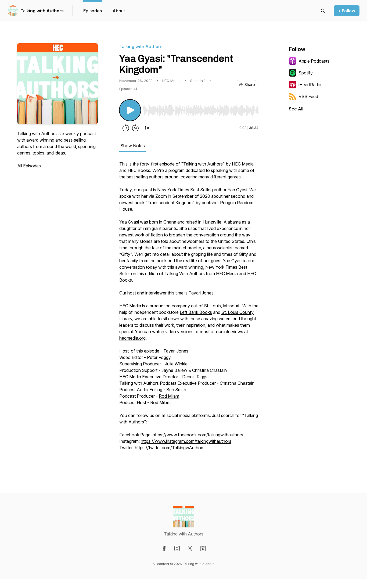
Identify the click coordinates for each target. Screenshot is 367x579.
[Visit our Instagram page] (177, 548)
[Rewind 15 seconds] (125, 128)
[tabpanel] (188, 312)
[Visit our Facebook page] (164, 548)
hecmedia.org (132, 338)
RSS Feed (308, 96)
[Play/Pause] (130, 110)
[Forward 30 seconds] (135, 128)
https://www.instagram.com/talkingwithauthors (186, 441)
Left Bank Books (196, 312)
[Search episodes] (323, 11)
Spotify (305, 72)
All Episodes (29, 165)
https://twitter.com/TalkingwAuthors (169, 447)
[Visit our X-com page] (190, 548)
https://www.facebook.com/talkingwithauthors (198, 434)
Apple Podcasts (313, 61)
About (119, 10)
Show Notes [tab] (132, 145)
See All (296, 109)
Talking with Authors (42, 10)
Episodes (92, 10)
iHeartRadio (309, 84)
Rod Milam (169, 396)
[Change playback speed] (146, 128)
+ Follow (346, 10)
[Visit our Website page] (203, 548)
